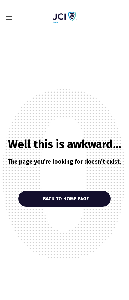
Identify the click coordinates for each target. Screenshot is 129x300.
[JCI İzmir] (64, 18)
